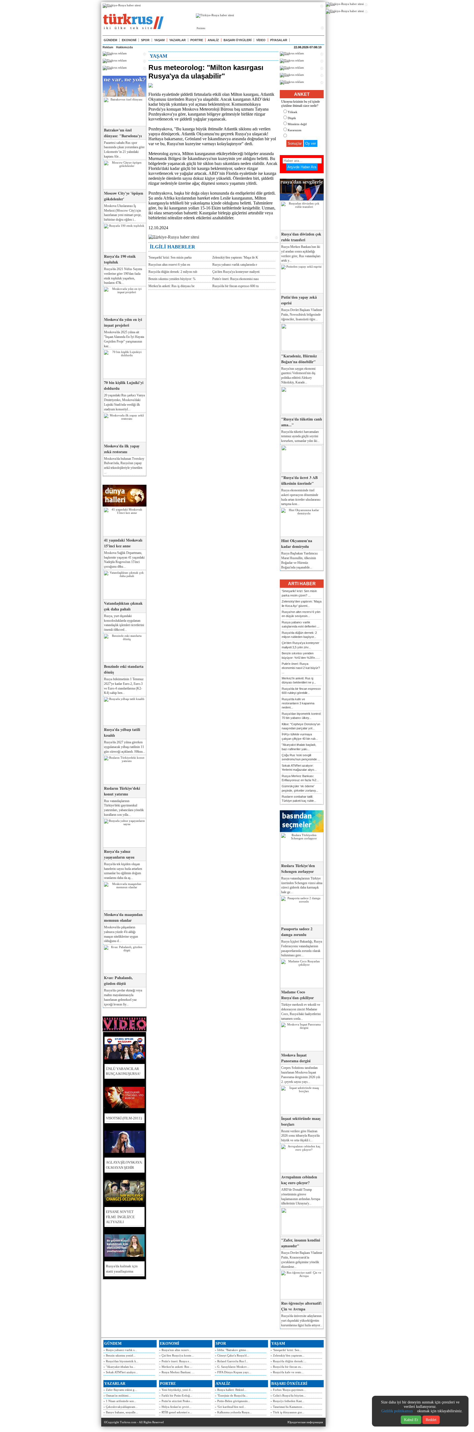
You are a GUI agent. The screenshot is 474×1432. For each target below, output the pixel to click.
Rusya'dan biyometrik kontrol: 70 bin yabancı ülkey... (301, 715)
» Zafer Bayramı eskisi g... (120, 1389)
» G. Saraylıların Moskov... (232, 1366)
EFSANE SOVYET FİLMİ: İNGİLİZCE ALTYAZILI (120, 1217)
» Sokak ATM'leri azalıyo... (120, 1372)
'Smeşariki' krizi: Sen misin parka (169, 257)
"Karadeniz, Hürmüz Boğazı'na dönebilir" (299, 359)
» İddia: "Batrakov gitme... (232, 1350)
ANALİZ (213, 40)
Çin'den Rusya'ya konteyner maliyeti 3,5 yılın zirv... (300, 645)
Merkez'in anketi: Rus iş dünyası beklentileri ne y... (299, 680)
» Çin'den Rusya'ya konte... (176, 1355)
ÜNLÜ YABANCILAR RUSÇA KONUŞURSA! (123, 1071)
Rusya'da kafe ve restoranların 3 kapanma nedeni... (298, 703)
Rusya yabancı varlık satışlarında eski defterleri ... (300, 624)
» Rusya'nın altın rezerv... (175, 1350)
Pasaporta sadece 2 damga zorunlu (296, 931)
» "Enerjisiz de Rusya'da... (231, 1395)
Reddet (431, 1420)
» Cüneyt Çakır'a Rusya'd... (232, 1355)
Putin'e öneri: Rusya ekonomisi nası (235, 279)
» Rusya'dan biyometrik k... (121, 1361)
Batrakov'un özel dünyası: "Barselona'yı (123, 133)
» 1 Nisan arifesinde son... (119, 1401)
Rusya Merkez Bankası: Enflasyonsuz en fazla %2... (300, 778)
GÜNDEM (110, 40)
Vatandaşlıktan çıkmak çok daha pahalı (123, 606)
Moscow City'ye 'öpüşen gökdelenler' (123, 196)
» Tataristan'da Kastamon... (287, 1406)
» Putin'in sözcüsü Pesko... (176, 1401)
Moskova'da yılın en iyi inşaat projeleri (123, 322)
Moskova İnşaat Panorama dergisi (296, 1058)
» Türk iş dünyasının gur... (287, 1412)
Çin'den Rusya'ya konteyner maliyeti (235, 272)
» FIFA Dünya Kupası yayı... (233, 1372)
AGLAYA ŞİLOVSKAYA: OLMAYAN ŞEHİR (124, 1164)
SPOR (145, 40)
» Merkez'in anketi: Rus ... (175, 1366)
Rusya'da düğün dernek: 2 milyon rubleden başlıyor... (299, 634)
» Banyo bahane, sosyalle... (120, 1412)
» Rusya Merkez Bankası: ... (176, 1372)
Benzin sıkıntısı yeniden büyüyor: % (172, 279)
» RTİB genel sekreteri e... (175, 1412)
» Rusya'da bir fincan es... (286, 1366)
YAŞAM (159, 40)
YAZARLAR (177, 40)
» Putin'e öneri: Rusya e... (175, 1361)
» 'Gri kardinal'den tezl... (230, 1406)
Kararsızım (294, 130)
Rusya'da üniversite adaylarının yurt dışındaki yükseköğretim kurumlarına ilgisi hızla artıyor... (301, 1320)
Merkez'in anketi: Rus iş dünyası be (171, 286)
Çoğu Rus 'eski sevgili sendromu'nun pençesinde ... (301, 757)
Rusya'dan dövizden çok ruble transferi (301, 237)
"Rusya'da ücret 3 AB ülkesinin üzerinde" (299, 480)
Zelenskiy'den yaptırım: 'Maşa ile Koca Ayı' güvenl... (301, 603)
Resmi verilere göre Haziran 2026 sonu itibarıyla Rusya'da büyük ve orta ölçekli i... (300, 1135)
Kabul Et (411, 1420)
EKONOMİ (129, 40)
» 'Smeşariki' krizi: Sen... (286, 1350)
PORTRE (196, 40)
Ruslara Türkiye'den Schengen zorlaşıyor (298, 868)
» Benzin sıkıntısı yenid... (119, 1355)
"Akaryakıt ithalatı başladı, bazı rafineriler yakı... (299, 746)
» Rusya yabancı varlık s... (120, 1350)
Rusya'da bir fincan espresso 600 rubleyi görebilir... (301, 690)
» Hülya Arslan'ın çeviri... (175, 1406)
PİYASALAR (278, 40)
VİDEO (261, 40)
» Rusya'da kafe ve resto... (287, 1372)
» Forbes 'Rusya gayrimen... (288, 1389)
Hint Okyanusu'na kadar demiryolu (296, 543)
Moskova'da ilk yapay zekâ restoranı (122, 449)
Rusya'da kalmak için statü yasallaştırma (122, 1268)
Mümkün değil (297, 124)
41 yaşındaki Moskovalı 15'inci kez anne (123, 543)
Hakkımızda (124, 47)
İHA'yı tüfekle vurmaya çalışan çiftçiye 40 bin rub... (300, 736)
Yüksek (292, 112)
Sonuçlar (295, 143)
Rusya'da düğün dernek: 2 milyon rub (172, 272)
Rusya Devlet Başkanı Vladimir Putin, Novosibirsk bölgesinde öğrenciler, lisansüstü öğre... (301, 314)
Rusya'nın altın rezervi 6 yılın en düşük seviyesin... (301, 614)
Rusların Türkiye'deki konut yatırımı (122, 791)
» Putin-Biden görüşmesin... (232, 1401)
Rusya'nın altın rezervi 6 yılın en (169, 265)
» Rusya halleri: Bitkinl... (230, 1389)
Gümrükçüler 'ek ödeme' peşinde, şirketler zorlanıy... (300, 788)
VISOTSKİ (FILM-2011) (124, 1118)
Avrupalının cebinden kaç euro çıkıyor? (299, 1180)
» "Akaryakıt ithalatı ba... (119, 1366)
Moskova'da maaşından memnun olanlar (123, 917)
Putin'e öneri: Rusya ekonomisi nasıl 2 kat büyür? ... (301, 668)
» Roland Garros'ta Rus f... (231, 1361)
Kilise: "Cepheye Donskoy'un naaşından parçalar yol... (301, 726)
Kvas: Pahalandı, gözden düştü (118, 980)
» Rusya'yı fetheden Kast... (287, 1401)
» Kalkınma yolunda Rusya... (233, 1412)
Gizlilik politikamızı (397, 1411)
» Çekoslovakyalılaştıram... (120, 1406)
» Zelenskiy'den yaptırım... (287, 1355)
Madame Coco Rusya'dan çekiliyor (297, 995)
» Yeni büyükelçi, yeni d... (176, 1389)
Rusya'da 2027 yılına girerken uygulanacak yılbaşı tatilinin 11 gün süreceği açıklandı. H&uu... (124, 746)
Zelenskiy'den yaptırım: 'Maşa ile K (235, 257)
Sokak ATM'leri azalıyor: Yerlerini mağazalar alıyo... (299, 767)
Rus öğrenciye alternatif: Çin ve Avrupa (301, 1306)
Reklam (108, 47)
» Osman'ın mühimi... (117, 1395)
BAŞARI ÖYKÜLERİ (238, 40)
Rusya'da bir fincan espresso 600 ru (235, 286)
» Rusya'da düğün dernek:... (288, 1361)
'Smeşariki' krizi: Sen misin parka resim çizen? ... (299, 593)
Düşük (292, 118)
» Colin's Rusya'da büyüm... (288, 1395)
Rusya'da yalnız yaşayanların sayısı (119, 854)
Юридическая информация (305, 1422)
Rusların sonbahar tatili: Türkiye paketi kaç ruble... (299, 798)
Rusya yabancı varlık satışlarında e (234, 265)
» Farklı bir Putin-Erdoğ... (175, 1395)
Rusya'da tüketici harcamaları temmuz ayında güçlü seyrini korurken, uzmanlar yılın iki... (300, 436)
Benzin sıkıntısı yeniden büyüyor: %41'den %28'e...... (301, 655)
